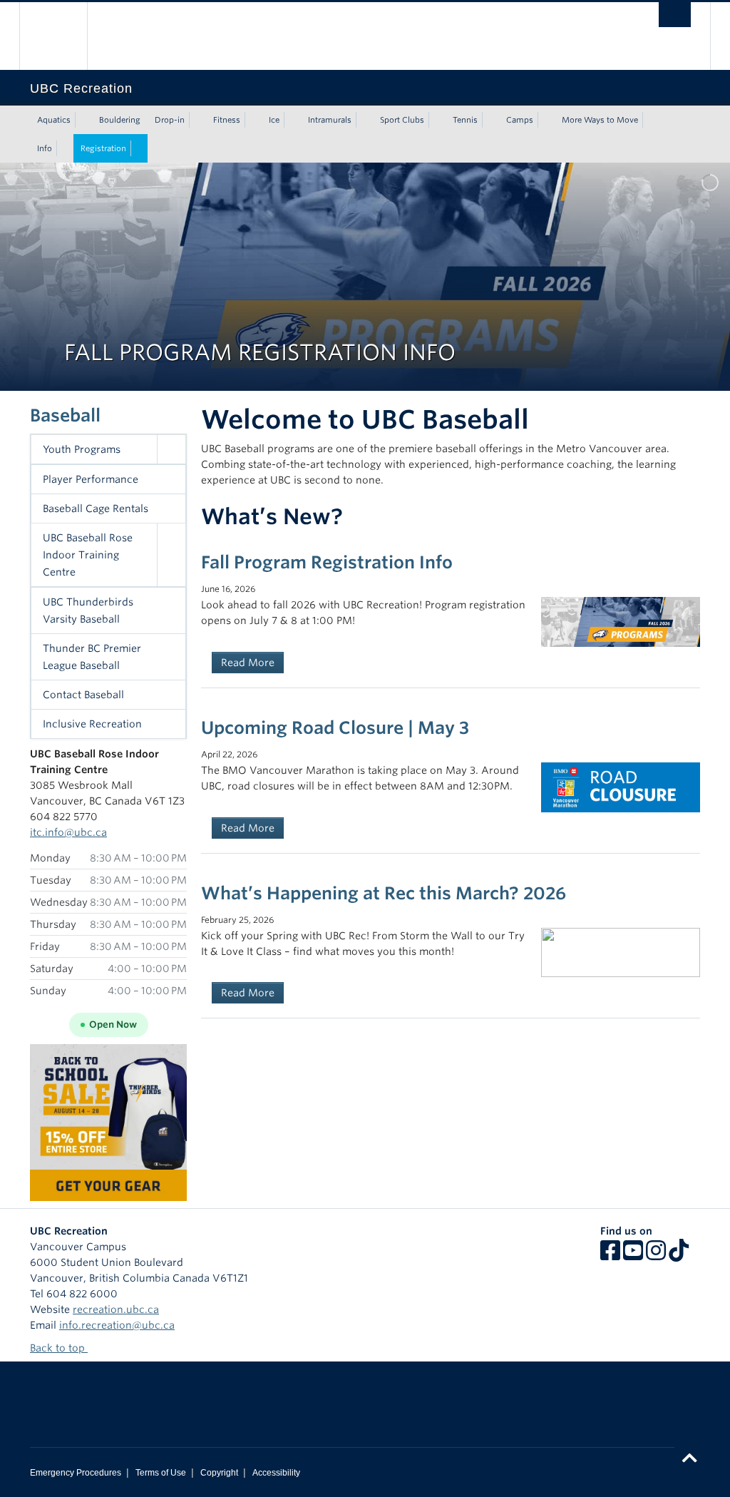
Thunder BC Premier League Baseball (92, 657)
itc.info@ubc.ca (68, 832)
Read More (247, 662)
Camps (519, 120)
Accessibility (276, 1473)
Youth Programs (81, 449)
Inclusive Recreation (92, 724)
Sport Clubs (402, 120)
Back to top (59, 1348)
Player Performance (90, 479)
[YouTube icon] (633, 1255)
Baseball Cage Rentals (95, 508)
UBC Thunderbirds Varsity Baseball (88, 610)
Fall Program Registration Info (327, 562)
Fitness (226, 120)
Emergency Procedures (75, 1473)
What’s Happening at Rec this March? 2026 (383, 893)
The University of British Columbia (64, 36)
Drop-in (170, 120)
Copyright (219, 1473)
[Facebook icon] (610, 1255)
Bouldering (119, 120)
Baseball (65, 415)
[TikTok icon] (679, 1255)
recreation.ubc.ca (116, 1309)
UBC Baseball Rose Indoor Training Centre (88, 555)
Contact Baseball (83, 694)
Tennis (465, 120)
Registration (103, 148)
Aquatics (54, 120)
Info (44, 148)
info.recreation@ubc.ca (117, 1325)
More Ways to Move (600, 120)
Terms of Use (160, 1473)
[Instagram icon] (656, 1255)
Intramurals (329, 120)
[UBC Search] (675, 14)
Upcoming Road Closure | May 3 (335, 727)
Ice (274, 120)
